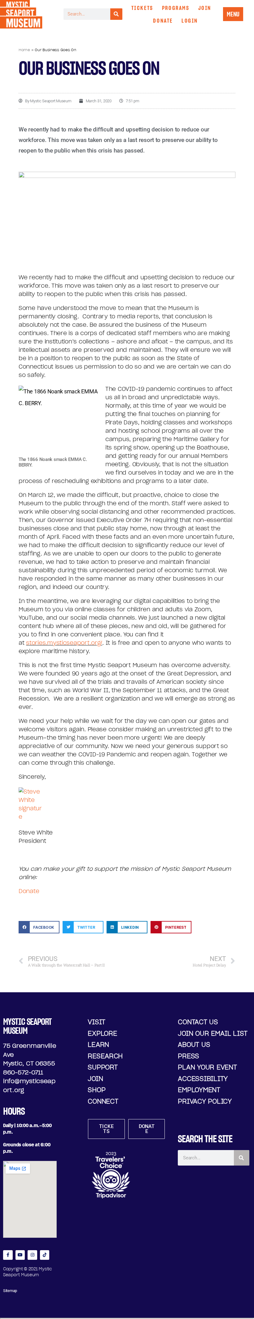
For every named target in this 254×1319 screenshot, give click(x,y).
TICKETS (142, 7)
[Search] (116, 14)
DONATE (163, 20)
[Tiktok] (45, 1255)
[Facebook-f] (8, 1255)
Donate (29, 891)
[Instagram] (32, 1255)
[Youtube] (20, 1255)
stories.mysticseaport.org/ (64, 642)
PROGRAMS (176, 7)
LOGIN (190, 20)
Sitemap (10, 1290)
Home (24, 49)
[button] (39, 927)
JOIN (204, 7)
